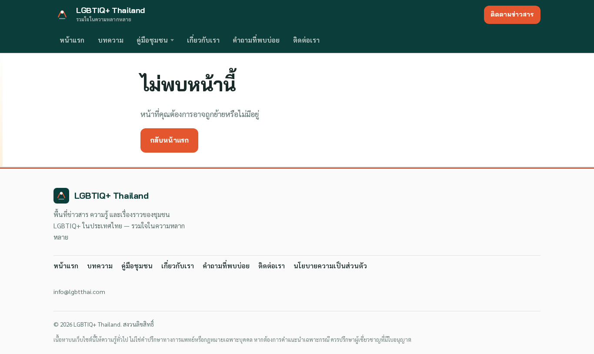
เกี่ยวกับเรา (203, 40)
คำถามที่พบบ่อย (256, 40)
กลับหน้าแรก (169, 140)
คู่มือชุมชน (152, 40)
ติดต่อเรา (306, 40)
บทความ (110, 40)
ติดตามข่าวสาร (512, 14)
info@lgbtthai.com (79, 291)
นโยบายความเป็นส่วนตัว (330, 265)
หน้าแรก (72, 40)
